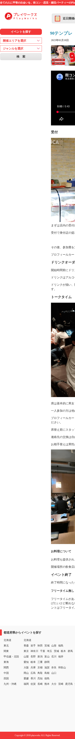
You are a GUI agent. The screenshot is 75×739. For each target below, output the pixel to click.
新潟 (40, 656)
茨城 (56, 651)
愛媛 (26, 678)
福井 (60, 656)
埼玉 (49, 651)
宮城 (47, 645)
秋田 (40, 645)
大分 (53, 684)
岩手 (33, 645)
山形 (53, 645)
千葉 (42, 651)
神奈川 (34, 651)
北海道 (27, 640)
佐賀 (33, 684)
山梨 (26, 656)
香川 (33, 678)
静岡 (47, 662)
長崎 (40, 684)
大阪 (26, 667)
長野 (33, 656)
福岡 (26, 684)
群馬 (70, 651)
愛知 (26, 662)
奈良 (53, 667)
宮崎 (60, 684)
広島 (33, 673)
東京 (26, 651)
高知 (40, 678)
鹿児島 (69, 684)
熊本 (47, 684)
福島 (60, 645)
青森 (26, 645)
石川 (53, 656)
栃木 (63, 651)
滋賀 (47, 667)
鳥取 (40, 673)
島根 (47, 673)
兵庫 (33, 667)
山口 (53, 673)
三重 (40, 662)
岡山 (26, 673)
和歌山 (62, 667)
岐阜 (33, 662)
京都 (40, 667)
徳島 (47, 678)
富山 (47, 656)
